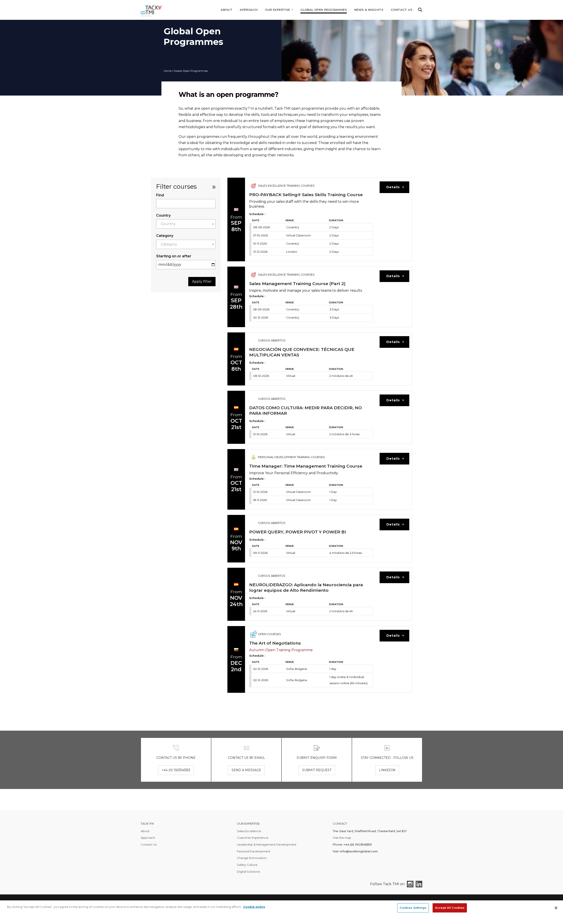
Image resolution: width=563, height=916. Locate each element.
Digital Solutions (248, 871)
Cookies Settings (413, 907)
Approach (249, 9)
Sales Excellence (249, 831)
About (226, 9)
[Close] (556, 908)
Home (167, 70)
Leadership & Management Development (266, 844)
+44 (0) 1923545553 (358, 844)
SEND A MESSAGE (246, 770)
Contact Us (401, 9)
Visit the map (342, 837)
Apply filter (202, 281)
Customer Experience (252, 837)
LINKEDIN (387, 770)
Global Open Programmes (323, 9)
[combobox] (186, 224)
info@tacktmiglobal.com (359, 851)
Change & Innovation (252, 858)
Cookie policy (254, 907)
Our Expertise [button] (278, 9)
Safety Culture (247, 864)
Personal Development (253, 851)
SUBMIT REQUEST (316, 770)
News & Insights (368, 9)
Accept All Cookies (449, 907)
